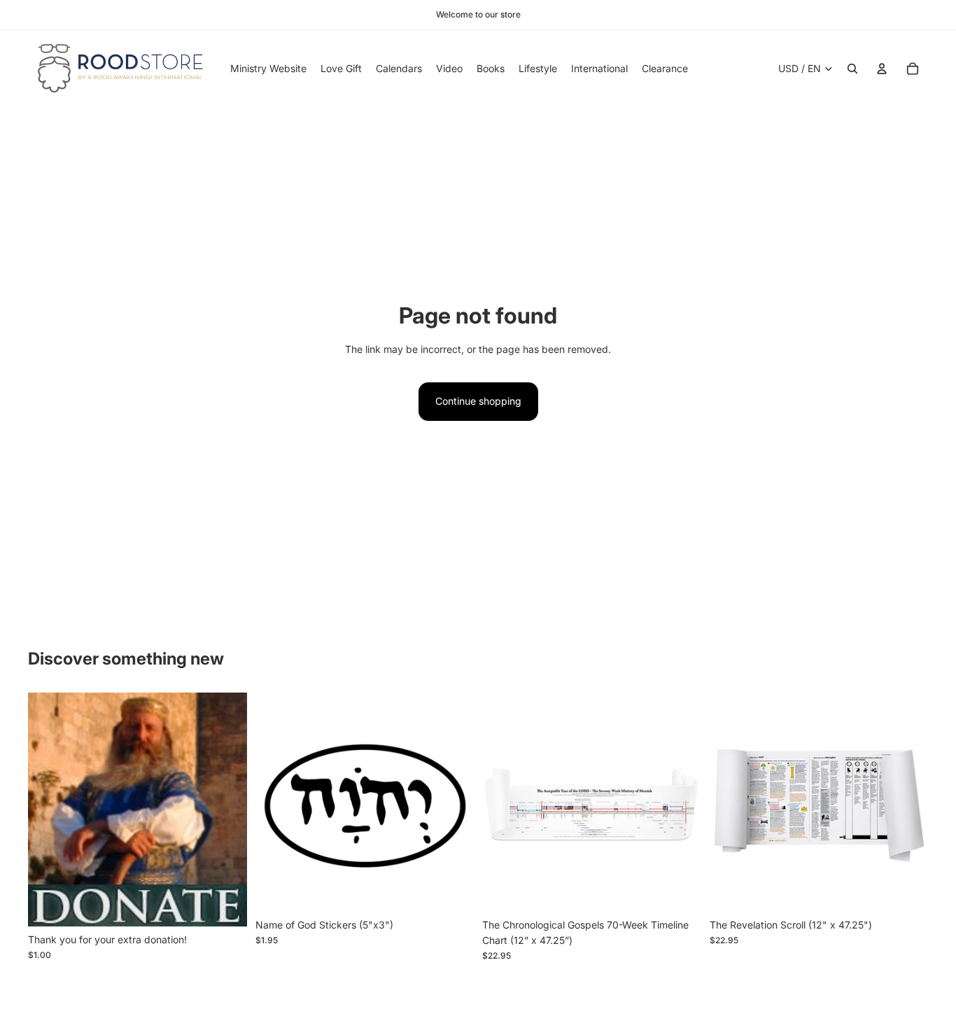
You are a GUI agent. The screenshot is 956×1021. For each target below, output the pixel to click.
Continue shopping (478, 401)
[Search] (852, 68)
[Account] (881, 68)
